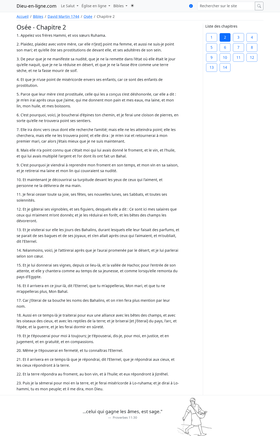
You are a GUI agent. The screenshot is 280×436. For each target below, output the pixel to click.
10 (225, 57)
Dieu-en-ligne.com (36, 6)
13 (212, 67)
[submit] (259, 6)
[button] (132, 5)
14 (225, 67)
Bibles (38, 16)
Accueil (23, 16)
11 (238, 57)
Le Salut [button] (68, 5)
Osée (88, 16)
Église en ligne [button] (94, 5)
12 (252, 57)
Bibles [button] (119, 5)
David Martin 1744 (63, 16)
